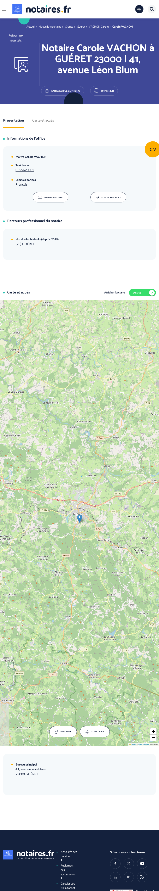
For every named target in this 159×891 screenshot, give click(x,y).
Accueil (30, 26)
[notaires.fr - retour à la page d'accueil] (41, 9)
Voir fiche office (111, 197)
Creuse (69, 26)
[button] (4, 9)
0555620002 (25, 170)
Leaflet (133, 744)
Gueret (81, 26)
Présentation (13, 120)
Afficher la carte (114, 292)
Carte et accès (43, 120)
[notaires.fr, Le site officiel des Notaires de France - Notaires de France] (26, 854)
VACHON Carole (99, 26)
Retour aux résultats (15, 38)
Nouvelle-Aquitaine (50, 26)
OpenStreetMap (144, 744)
